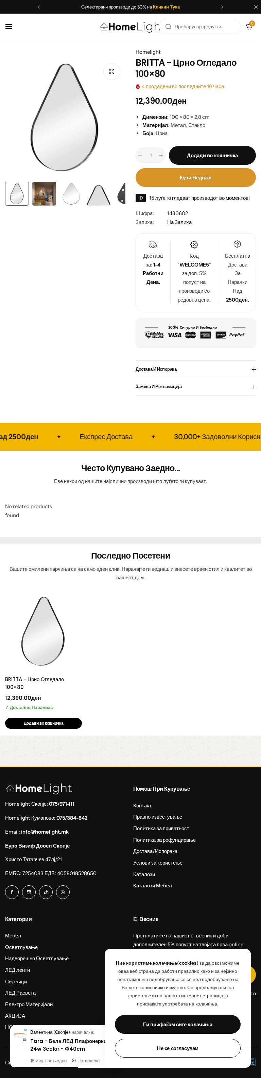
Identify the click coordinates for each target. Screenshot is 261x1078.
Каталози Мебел (152, 885)
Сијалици (16, 981)
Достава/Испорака (155, 851)
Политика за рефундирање (164, 840)
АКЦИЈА (15, 1016)
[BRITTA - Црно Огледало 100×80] (43, 631)
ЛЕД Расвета (20, 992)
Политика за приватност (161, 828)
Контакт (142, 805)
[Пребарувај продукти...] (168, 26)
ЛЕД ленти (17, 970)
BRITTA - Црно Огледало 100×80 (34, 683)
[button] (39, 7)
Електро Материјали (29, 1004)
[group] (65, 118)
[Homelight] (133, 26)
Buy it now (195, 177)
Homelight (148, 52)
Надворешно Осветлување (37, 958)
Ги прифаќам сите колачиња (177, 1024)
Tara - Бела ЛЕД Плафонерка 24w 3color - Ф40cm (68, 1044)
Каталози (144, 874)
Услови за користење (157, 862)
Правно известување (157, 817)
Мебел (13, 935)
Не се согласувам (177, 1048)
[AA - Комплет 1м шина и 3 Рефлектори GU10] (20, 1039)
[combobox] (200, 26)
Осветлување (21, 947)
